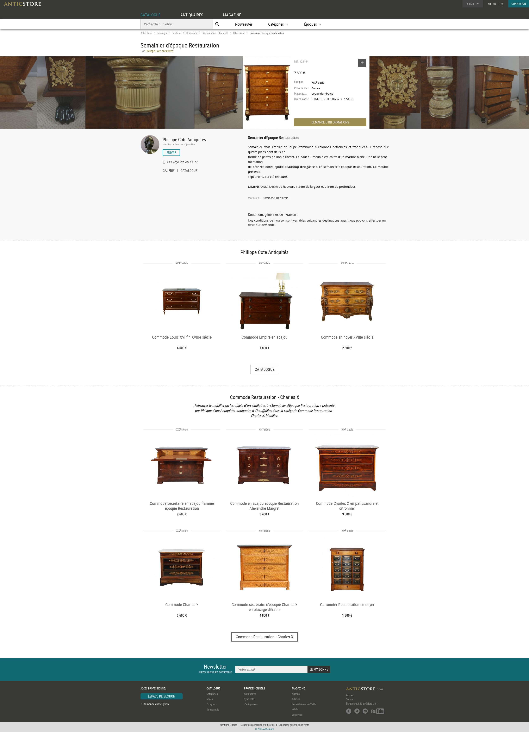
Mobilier (177, 33)
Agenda (296, 694)
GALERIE (168, 171)
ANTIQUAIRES (191, 15)
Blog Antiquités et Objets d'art (361, 703)
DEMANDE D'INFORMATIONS (330, 122)
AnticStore (146, 33)
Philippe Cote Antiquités (184, 139)
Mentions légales (228, 724)
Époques (211, 704)
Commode (191, 33)
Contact (350, 699)
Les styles (297, 715)
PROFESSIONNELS (254, 688)
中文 (501, 4)
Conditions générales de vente (294, 724)
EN (494, 4)
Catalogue (162, 33)
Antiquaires (250, 694)
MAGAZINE (232, 15)
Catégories (212, 694)
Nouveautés (244, 24)
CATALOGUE (151, 15)
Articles (296, 699)
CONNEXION (518, 4)
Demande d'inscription (156, 704)
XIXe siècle (238, 33)
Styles (209, 699)
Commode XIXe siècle (275, 198)
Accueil (350, 695)
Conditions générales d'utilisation (258, 724)
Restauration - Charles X (215, 33)
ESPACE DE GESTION (161, 696)
